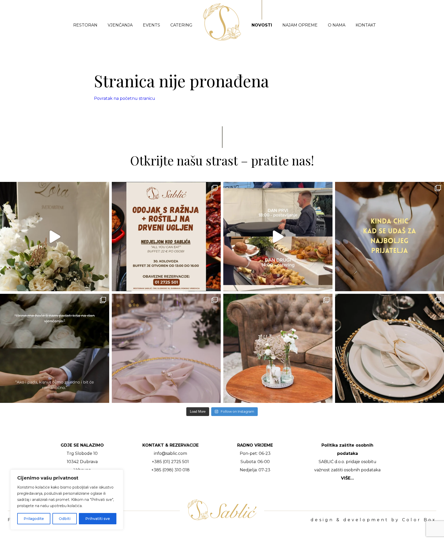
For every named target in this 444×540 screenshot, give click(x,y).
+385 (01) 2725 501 (170, 461)
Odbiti (64, 518)
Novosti (262, 25)
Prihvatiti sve (97, 518)
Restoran (85, 25)
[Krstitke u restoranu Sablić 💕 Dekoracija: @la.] (54, 236)
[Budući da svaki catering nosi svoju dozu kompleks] (277, 236)
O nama (336, 25)
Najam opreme (300, 25)
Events (151, 25)
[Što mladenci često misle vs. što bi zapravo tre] (54, 348)
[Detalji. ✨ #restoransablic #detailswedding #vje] (166, 348)
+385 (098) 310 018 (170, 469)
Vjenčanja (120, 25)
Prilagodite (34, 518)
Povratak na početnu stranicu (124, 98)
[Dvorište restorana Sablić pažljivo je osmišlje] (277, 348)
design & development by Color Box (373, 520)
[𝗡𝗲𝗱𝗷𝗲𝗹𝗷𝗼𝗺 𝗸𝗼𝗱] (166, 236)
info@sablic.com (170, 453)
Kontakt (366, 25)
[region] (66, 500)
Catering (181, 25)
